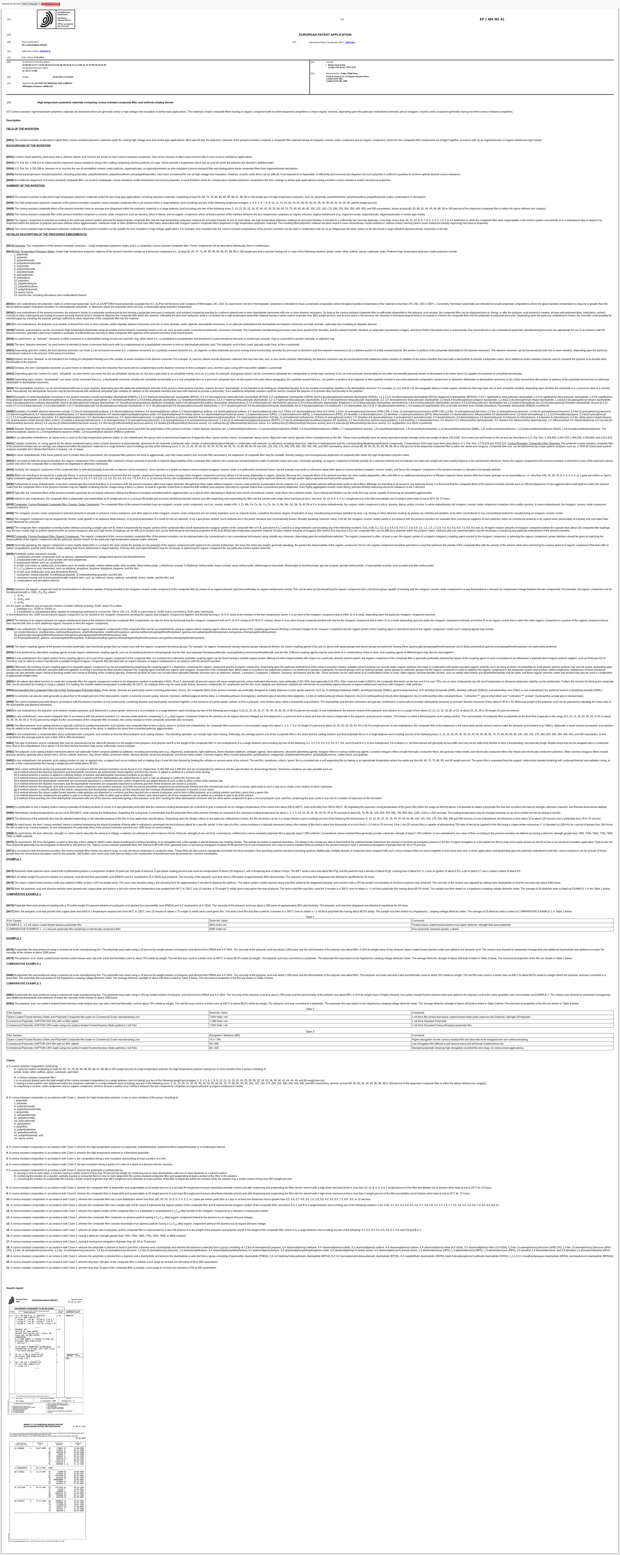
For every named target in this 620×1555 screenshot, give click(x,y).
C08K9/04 (350, 42)
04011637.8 (45, 51)
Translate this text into (11, 4)
